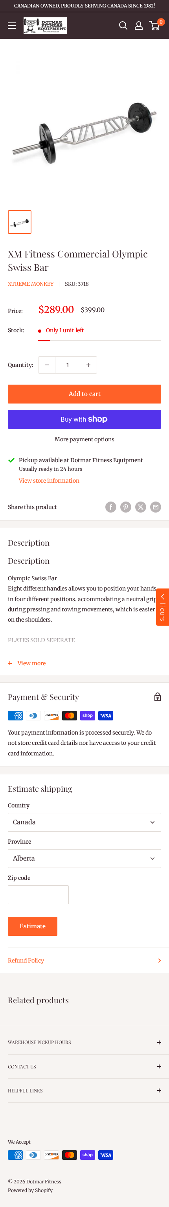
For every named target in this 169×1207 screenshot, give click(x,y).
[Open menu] (12, 25)
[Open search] (123, 25)
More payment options (84, 439)
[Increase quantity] (88, 365)
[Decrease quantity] (47, 365)
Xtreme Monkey (30, 284)
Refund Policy (26, 960)
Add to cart (85, 394)
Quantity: (20, 364)
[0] (155, 25)
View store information (49, 480)
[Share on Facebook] (110, 507)
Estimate (33, 926)
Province (19, 841)
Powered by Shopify (30, 1190)
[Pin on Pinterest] (125, 507)
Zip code (19, 877)
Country (18, 805)
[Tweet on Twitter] (140, 507)
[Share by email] (155, 507)
